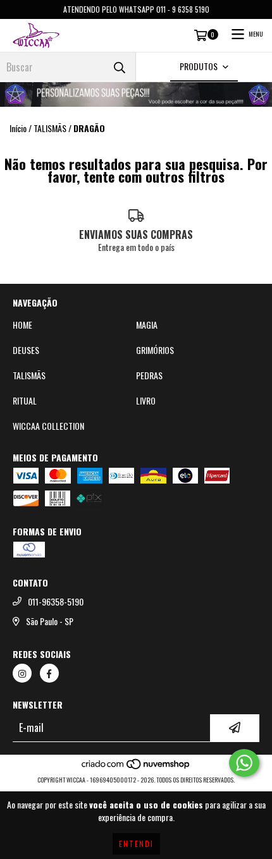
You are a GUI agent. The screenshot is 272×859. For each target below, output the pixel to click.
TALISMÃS (50, 128)
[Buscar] (119, 66)
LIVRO (146, 400)
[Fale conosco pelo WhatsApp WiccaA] (244, 763)
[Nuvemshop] (136, 767)
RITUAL (25, 400)
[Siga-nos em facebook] (49, 673)
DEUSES (26, 350)
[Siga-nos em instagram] (22, 673)
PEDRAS (149, 375)
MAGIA (147, 325)
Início (18, 128)
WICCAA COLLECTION (48, 426)
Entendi (136, 843)
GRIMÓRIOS (155, 350)
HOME (22, 325)
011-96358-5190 (55, 601)
